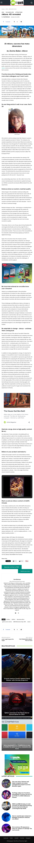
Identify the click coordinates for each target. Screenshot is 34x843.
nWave (3, 68)
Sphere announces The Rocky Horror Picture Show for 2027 (17, 713)
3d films (8, 619)
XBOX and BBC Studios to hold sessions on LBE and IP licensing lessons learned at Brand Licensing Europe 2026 (22, 806)
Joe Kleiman (6, 16)
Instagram (28, 838)
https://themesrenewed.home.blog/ (17, 581)
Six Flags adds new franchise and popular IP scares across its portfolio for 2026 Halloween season (22, 795)
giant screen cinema (7, 621)
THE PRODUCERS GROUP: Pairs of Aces (25, 640)
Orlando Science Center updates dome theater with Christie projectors (17, 679)
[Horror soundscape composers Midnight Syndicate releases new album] (6, 817)
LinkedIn (16, 838)
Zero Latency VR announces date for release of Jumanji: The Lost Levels (22, 828)
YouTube (22, 838)
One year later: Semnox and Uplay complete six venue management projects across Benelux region (21, 784)
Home (3, 9)
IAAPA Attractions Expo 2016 (19, 621)
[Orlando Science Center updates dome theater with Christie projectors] (17, 665)
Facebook (6, 838)
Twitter (11, 838)
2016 (7, 9)
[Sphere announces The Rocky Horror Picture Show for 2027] (17, 700)
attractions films (20, 619)
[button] (13, 491)
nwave (28, 621)
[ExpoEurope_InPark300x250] (17, 764)
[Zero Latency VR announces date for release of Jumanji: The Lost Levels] (6, 828)
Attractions (18, 12)
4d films (13, 619)
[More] (21, 21)
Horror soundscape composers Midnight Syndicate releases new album (21, 817)
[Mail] (15, 612)
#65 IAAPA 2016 (12, 9)
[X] (18, 612)
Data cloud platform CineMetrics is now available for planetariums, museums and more (17, 746)
